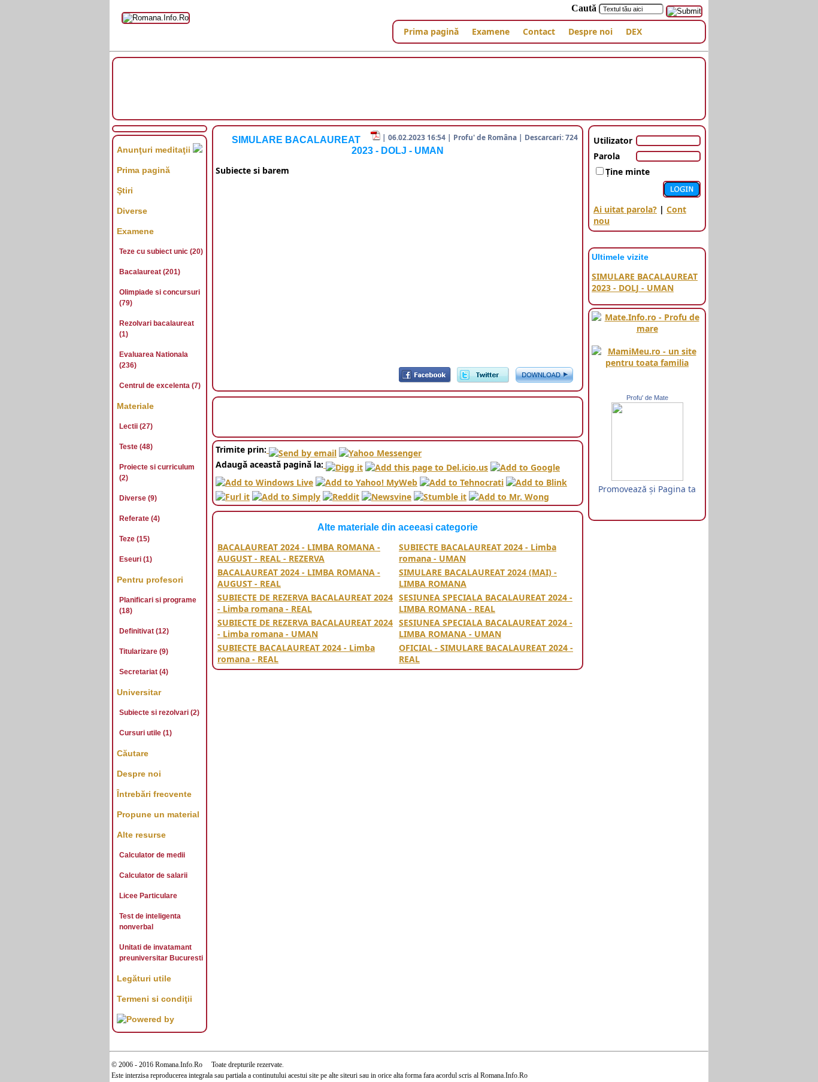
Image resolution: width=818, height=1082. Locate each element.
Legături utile (144, 978)
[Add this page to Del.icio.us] (426, 464)
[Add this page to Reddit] (341, 493)
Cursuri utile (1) (145, 733)
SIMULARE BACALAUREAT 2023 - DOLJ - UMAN (645, 282)
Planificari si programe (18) (157, 605)
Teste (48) (136, 447)
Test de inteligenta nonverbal (150, 921)
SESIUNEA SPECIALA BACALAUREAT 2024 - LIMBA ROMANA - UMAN (485, 628)
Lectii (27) (136, 426)
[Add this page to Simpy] (286, 493)
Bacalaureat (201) (149, 272)
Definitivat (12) (144, 631)
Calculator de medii (152, 855)
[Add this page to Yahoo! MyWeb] (366, 478)
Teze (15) (134, 539)
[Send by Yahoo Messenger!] (380, 449)
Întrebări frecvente (154, 794)
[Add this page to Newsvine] (386, 493)
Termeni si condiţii (154, 999)
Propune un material (158, 814)
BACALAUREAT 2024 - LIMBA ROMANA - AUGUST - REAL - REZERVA (298, 552)
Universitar (139, 692)
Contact (539, 31)
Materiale (135, 406)
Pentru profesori (150, 579)
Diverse (132, 211)
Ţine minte (627, 171)
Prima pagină (431, 31)
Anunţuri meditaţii (155, 149)
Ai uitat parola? (625, 209)
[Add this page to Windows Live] (264, 478)
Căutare (133, 753)
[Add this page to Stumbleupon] (440, 493)
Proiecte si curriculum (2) (157, 472)
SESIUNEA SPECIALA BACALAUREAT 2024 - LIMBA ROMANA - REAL (485, 603)
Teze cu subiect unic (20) (161, 251)
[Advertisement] (409, 87)
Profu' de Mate (647, 397)
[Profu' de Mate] (647, 477)
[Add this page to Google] (525, 464)
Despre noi (590, 31)
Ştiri (125, 190)
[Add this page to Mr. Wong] (509, 493)
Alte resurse (141, 834)
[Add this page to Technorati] (462, 478)
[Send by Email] (301, 449)
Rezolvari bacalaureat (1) (156, 328)
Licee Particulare (148, 896)
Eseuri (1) (135, 559)
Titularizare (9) (143, 651)
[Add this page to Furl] (233, 493)
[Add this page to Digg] (343, 464)
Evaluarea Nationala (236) (153, 359)
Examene (491, 31)
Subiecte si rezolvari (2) (159, 712)
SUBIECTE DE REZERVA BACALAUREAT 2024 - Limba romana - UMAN (305, 628)
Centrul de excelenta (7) (160, 385)
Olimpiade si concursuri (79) (159, 297)
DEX (634, 31)
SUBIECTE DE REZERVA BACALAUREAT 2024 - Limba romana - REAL (305, 603)
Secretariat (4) (143, 672)
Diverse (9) (138, 498)
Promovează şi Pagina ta (647, 489)
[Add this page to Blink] (536, 478)
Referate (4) (139, 518)
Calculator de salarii (153, 875)
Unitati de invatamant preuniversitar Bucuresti (161, 952)
